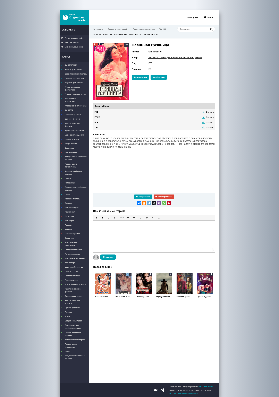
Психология (70, 212)
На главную (98, 29)
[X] (154, 203)
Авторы (68, 225)
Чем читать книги (205, 387)
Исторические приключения (71, 165)
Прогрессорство (72, 271)
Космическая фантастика (70, 100)
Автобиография (71, 208)
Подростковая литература (71, 345)
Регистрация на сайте (74, 38)
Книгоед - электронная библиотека (74, 17)
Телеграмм (162, 390)
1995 (150, 63)
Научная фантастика (74, 83)
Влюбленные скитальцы (124, 297)
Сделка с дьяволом (205, 297)
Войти (210, 18)
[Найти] (211, 29)
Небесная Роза (101, 297)
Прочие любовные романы (73, 333)
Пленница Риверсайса (144, 297)
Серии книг (69, 238)
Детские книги (71, 152)
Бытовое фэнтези (72, 119)
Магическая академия (74, 135)
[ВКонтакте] (139, 203)
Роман (67, 317)
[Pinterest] (169, 203)
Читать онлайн (140, 77)
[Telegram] (149, 203)
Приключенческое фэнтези (73, 290)
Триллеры (69, 221)
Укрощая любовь (163, 297)
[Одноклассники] (144, 203)
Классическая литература (71, 243)
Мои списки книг (72, 43)
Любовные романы (73, 234)
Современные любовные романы (76, 188)
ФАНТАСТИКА (71, 65)
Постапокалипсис (72, 276)
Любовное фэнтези (73, 115)
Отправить (108, 257)
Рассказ (68, 312)
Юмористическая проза (75, 340)
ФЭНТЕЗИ (69, 110)
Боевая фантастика (73, 70)
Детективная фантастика (76, 74)
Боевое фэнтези (72, 139)
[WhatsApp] (164, 203)
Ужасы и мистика (72, 199)
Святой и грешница (185, 297)
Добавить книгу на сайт (118, 29)
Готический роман (72, 254)
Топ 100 (162, 29)
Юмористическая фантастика (72, 88)
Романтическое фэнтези (75, 285)
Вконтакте (155, 390)
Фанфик (68, 229)
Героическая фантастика (75, 94)
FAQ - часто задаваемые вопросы (183, 393)
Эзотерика (69, 216)
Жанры (66, 57)
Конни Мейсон (151, 34)
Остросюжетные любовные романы (73, 326)
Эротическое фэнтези (74, 131)
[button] (96, 217)
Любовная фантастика (74, 78)
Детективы (69, 148)
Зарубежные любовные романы (75, 357)
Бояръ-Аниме (71, 144)
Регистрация (192, 18)
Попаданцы (70, 183)
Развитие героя (71, 280)
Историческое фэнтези (75, 258)
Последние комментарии (144, 29)
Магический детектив (74, 267)
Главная (97, 34)
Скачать (210, 112)
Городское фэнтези (73, 250)
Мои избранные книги (74, 47)
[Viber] (159, 203)
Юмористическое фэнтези (72, 124)
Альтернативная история (75, 106)
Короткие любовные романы (73, 172)
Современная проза (73, 321)
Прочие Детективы (73, 308)
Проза (67, 194)
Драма (67, 351)
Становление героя (73, 296)
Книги (105, 34)
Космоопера (70, 263)
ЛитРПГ (68, 179)
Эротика (68, 203)
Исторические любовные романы (76, 158)
